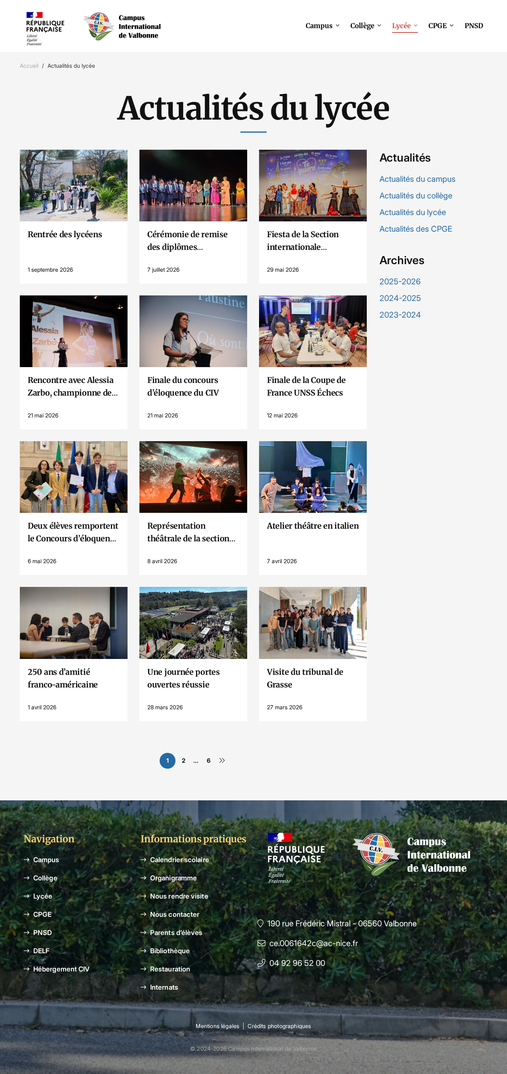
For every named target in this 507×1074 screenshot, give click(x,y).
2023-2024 (400, 315)
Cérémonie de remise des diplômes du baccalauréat (187, 247)
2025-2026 (400, 281)
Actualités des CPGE (415, 229)
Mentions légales (217, 1026)
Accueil (29, 65)
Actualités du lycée (412, 212)
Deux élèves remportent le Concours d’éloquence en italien (73, 538)
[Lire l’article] (74, 156)
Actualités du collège (415, 195)
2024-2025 (400, 298)
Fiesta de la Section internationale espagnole (303, 247)
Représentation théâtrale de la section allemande (188, 538)
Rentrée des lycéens (65, 234)
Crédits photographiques (279, 1026)
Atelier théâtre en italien (312, 526)
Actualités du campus (417, 179)
